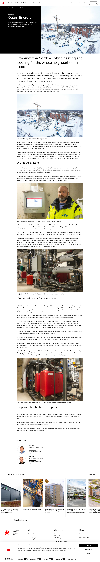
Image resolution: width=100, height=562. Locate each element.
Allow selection (88, 549)
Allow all (89, 545)
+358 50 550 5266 (32, 460)
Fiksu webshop (83, 537)
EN (84, 3)
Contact (81, 534)
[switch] (39, 559)
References (14, 7)
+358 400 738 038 (32, 450)
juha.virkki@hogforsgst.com (35, 461)
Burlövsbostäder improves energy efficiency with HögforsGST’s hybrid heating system (54, 511)
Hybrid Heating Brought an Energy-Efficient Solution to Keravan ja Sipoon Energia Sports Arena (11, 511)
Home (9, 7)
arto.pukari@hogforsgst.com (35, 451)
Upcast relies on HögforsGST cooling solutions (32, 510)
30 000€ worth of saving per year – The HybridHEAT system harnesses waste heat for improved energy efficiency (76, 511)
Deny (88, 553)
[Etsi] (97, 3)
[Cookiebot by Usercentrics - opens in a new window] (9, 559)
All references (20, 520)
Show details (71, 559)
